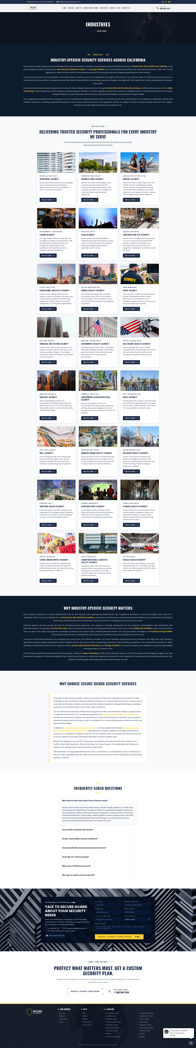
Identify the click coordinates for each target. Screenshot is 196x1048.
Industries (104, 8)
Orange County (111, 1016)
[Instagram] (166, 2)
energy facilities (97, 69)
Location (112, 8)
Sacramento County (146, 1016)
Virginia (142, 1037)
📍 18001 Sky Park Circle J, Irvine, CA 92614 (39, 2)
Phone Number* (129, 909)
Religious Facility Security (135, 453)
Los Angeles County (112, 1013)
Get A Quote (63, 1019)
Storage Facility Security (135, 506)
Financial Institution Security (54, 343)
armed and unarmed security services (123, 88)
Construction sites (140, 66)
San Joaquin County (146, 1028)
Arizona (142, 1034)
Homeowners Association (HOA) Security (95, 398)
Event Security (130, 290)
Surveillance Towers (91, 8)
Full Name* (99, 902)
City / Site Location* (103, 916)
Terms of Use (86, 1025)
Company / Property (131, 902)
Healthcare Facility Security (136, 343)
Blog (119, 8)
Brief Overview (100, 923)
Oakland (108, 1034)
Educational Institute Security (54, 290)
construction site (68, 617)
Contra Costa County (147, 1013)
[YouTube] (169, 2)
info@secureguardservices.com (69, 2)
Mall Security (46, 453)
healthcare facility (85, 617)
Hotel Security (130, 397)
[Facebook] (163, 2)
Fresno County (144, 1019)
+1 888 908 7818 (121, 992)
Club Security (88, 234)
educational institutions (68, 69)
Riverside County (111, 1019)
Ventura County (145, 1031)
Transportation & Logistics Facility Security (94, 561)
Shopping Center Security (52, 506)
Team (61, 1022)
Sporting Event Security (92, 506)
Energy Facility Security (92, 290)
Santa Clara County (112, 1028)
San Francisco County (113, 1037)
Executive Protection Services (74, 731)
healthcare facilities (158, 66)
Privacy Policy (86, 1022)
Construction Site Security (136, 234)
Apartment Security (49, 179)
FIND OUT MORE (46, 200)
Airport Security (131, 179)
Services (71, 8)
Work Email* (99, 909)
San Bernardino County (113, 1022)
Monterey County (145, 1025)
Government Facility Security (95, 343)
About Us (79, 8)
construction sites (59, 628)
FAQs (84, 1013)
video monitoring (90, 653)
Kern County (144, 1022)
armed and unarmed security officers (80, 728)
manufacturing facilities (161, 631)
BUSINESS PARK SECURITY (92, 179)
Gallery (84, 1016)
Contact (85, 1019)
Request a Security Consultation (115, 937)
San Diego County (112, 1025)
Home (64, 8)
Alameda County (111, 1031)
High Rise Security (48, 397)
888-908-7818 (55, 928)
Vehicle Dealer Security (134, 559)
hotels (82, 69)
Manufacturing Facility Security (96, 453)
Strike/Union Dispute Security (54, 559)
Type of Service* (130, 916)
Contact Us (126, 8)
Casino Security (47, 234)
